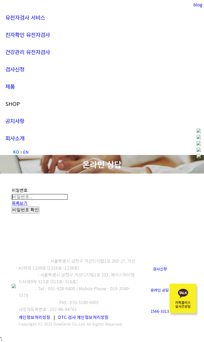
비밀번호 (20, 190)
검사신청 (160, 268)
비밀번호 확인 (25, 209)
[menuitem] (25, 17)
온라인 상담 (160, 290)
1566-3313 (160, 311)
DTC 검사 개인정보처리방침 (83, 317)
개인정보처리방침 (34, 317)
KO (16, 152)
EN (26, 152)
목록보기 (20, 203)
